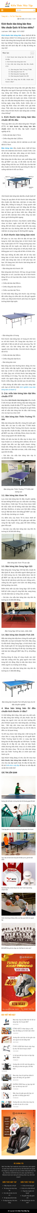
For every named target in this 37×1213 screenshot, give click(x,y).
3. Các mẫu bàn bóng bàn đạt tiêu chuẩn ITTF (19, 65)
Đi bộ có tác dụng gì (27, 1185)
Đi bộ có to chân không (28, 1188)
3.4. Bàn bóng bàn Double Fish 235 (18, 76)
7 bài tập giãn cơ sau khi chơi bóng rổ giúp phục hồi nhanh (17, 829)
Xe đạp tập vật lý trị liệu (10, 1198)
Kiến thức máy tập (12, 765)
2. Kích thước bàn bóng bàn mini (16, 61)
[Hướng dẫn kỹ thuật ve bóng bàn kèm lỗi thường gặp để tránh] (18, 787)
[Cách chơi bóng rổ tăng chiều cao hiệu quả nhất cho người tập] (18, 904)
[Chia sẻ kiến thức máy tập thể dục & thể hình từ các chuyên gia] (18, 4)
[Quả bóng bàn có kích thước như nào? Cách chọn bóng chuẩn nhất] (18, 874)
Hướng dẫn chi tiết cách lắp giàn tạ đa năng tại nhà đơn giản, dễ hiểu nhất (23, 1066)
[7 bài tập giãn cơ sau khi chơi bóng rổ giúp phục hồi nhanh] (18, 815)
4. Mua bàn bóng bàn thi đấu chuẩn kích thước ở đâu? (19, 81)
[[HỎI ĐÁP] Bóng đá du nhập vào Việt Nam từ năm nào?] (18, 934)
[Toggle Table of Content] (31, 53)
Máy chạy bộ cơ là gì (9, 1185)
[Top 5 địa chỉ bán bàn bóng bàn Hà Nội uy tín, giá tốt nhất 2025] (18, 844)
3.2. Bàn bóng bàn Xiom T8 (16, 72)
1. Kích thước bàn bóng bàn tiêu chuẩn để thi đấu (19, 58)
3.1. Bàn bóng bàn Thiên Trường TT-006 (20, 69)
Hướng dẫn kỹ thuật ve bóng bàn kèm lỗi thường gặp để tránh (18, 801)
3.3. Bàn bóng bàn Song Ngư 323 (18, 74)
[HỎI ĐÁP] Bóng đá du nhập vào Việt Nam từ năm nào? (16, 948)
